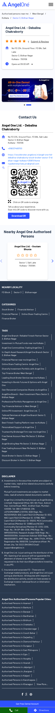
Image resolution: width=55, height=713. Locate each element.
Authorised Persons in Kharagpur (17, 684)
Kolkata (5, 18)
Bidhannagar (31, 292)
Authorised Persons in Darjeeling (17, 637)
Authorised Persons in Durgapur (17, 645)
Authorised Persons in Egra (14, 654)
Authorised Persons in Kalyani (16, 675)
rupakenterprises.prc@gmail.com (23, 163)
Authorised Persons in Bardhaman (18, 616)
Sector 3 (17, 292)
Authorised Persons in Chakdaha (17, 624)
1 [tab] (24, 105)
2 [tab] (28, 105)
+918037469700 (15, 148)
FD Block (6, 292)
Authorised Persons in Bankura (16, 607)
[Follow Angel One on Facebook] (23, 694)
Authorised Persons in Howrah (16, 663)
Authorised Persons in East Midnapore (20, 650)
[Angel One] (15, 5)
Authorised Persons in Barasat (16, 611)
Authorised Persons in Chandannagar (19, 628)
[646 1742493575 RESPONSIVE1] (27, 704)
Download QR (19, 215)
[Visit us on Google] (27, 694)
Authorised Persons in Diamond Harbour (21, 641)
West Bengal (38, 13)
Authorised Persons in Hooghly (16, 658)
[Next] (53, 261)
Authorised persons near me (15, 13)
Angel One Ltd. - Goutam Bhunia (27, 247)
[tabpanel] (27, 90)
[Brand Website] (32, 694)
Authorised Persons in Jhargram (17, 671)
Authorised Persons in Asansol (16, 603)
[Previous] (2, 261)
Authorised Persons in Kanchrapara (18, 680)
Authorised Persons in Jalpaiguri (17, 667)
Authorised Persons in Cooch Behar (18, 633)
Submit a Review (40, 41)
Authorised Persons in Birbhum (16, 620)
